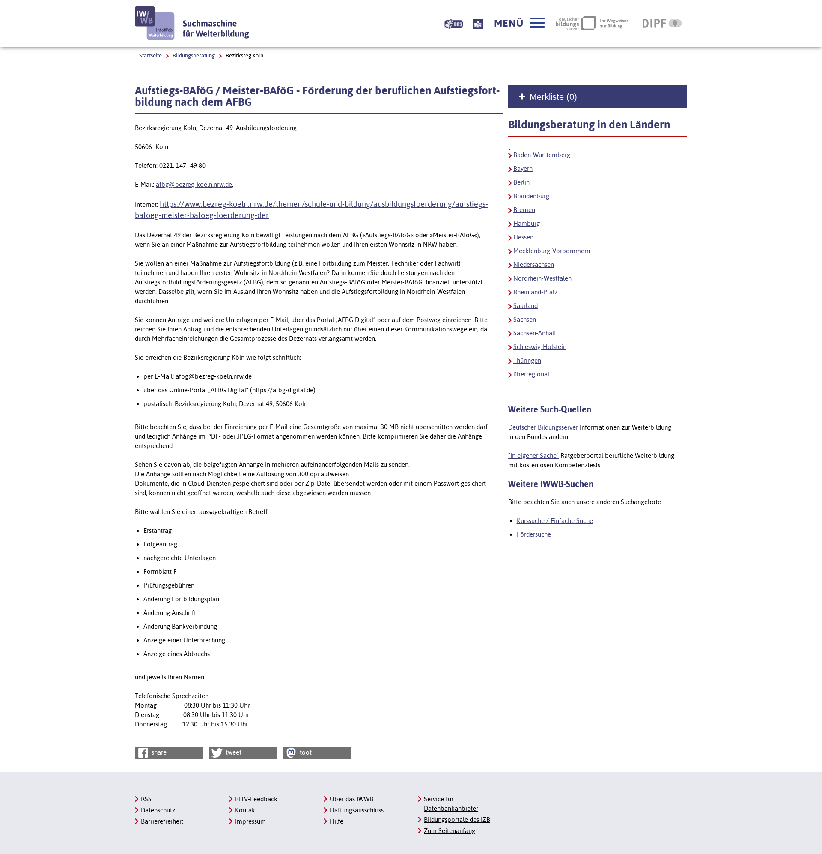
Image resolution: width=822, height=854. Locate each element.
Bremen (524, 209)
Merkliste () (553, 97)
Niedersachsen (533, 264)
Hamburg (526, 223)
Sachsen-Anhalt (534, 333)
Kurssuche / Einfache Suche (555, 520)
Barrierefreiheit (162, 821)
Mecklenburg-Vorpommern (551, 250)
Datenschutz (158, 810)
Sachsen (524, 319)
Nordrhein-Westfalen (542, 278)
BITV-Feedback (256, 799)
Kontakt (246, 810)
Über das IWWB (351, 799)
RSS (146, 799)
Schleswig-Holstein (539, 346)
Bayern (523, 168)
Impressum (250, 821)
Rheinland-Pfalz (535, 292)
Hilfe (336, 821)
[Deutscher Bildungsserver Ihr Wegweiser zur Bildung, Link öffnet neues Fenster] (592, 23)
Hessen (523, 237)
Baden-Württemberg (541, 154)
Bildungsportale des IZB (457, 819)
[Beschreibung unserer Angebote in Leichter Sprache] (478, 23)
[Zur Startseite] (192, 23)
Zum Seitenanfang (449, 830)
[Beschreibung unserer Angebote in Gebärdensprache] (453, 23)
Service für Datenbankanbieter (451, 803)
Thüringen (527, 360)
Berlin (521, 182)
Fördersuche (534, 534)
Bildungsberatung (194, 55)
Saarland (525, 305)
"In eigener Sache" (533, 455)
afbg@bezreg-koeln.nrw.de (194, 184)
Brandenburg (531, 196)
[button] (519, 23)
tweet (232, 752)
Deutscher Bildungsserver (543, 427)
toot (305, 752)
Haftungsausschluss (357, 810)
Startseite (150, 55)
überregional (531, 374)
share (158, 752)
